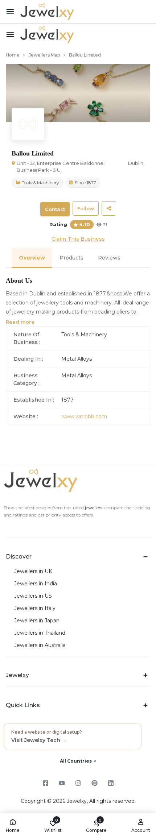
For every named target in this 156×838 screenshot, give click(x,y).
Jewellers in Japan (36, 621)
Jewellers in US (33, 596)
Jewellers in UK (33, 571)
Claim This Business (78, 239)
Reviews (109, 257)
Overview (32, 257)
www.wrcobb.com (84, 416)
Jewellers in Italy (35, 608)
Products (71, 257)
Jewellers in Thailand (39, 633)
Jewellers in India (35, 584)
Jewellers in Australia (40, 645)
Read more (20, 322)
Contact (55, 209)
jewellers (93, 507)
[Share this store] (109, 208)
